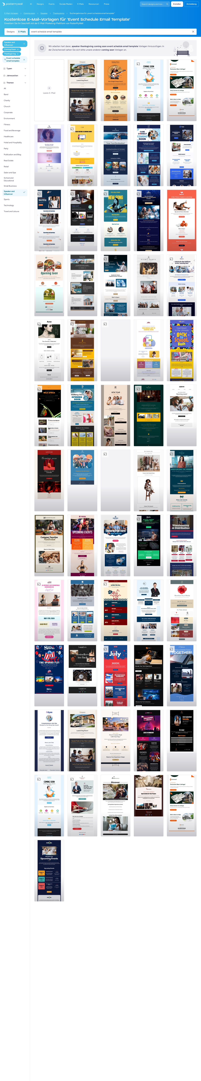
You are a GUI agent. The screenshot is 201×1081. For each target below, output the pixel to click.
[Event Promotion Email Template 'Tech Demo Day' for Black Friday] (149, 545)
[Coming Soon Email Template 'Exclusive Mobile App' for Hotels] (149, 350)
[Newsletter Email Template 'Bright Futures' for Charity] (115, 545)
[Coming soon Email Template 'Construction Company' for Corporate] (115, 285)
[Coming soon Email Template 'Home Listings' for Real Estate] (182, 90)
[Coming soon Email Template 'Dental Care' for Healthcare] (149, 155)
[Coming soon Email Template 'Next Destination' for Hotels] (115, 155)
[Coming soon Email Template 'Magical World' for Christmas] (149, 220)
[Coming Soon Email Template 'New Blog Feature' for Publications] (82, 155)
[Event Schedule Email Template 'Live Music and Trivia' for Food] (115, 610)
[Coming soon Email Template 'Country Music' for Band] (115, 90)
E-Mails (22, 31)
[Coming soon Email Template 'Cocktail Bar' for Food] (49, 480)
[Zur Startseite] (11, 4)
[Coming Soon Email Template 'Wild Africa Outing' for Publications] (49, 415)
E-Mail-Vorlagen (11, 13)
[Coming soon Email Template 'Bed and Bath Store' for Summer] (82, 350)
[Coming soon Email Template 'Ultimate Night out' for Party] (149, 285)
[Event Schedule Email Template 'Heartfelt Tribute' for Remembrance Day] (182, 610)
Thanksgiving (58, 13)
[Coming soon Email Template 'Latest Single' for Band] (115, 220)
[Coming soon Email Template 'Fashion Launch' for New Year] (115, 415)
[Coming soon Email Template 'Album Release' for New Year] (115, 350)
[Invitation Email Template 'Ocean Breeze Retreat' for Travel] (115, 805)
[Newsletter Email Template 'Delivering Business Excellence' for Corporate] (149, 610)
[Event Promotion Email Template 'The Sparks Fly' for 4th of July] (49, 675)
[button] (25, 68)
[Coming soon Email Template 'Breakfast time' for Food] (49, 285)
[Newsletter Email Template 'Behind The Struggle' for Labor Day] (82, 610)
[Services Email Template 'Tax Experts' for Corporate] (82, 805)
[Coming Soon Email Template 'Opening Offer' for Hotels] (149, 415)
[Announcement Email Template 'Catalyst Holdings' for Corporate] (182, 480)
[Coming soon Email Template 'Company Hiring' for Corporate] (49, 220)
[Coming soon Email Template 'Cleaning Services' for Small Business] (149, 90)
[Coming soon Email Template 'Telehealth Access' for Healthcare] (182, 285)
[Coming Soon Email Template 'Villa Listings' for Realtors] (82, 285)
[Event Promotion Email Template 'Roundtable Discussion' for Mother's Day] (49, 610)
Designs (10, 31)
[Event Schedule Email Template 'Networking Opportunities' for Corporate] (49, 870)
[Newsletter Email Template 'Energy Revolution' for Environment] (182, 675)
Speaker (44, 13)
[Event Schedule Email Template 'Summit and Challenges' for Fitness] (82, 545)
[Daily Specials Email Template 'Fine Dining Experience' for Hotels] (115, 740)
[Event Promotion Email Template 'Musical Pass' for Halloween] (149, 740)
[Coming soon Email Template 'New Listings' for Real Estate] (82, 90)
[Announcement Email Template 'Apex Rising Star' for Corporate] (49, 740)
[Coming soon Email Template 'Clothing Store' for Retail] (182, 415)
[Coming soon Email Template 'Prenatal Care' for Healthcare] (82, 415)
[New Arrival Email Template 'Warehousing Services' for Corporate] (182, 545)
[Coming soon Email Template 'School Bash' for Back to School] (182, 350)
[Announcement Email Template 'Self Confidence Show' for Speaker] (182, 740)
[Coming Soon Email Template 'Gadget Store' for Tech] (82, 220)
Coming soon (29, 13)
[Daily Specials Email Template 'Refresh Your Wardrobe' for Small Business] (149, 480)
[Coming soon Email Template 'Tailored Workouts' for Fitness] (182, 220)
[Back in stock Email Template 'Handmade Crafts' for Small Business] (82, 675)
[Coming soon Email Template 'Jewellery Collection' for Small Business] (49, 350)
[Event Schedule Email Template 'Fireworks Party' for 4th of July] (115, 675)
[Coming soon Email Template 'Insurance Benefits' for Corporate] (182, 155)
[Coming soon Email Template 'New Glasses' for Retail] (49, 155)
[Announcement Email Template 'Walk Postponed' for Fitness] (82, 480)
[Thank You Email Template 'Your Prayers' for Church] (149, 805)
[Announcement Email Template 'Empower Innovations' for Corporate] (115, 480)
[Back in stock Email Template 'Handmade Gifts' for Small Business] (49, 545)
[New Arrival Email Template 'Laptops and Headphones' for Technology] (149, 675)
